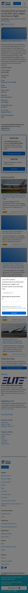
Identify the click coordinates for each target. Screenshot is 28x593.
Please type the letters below (11, 296)
